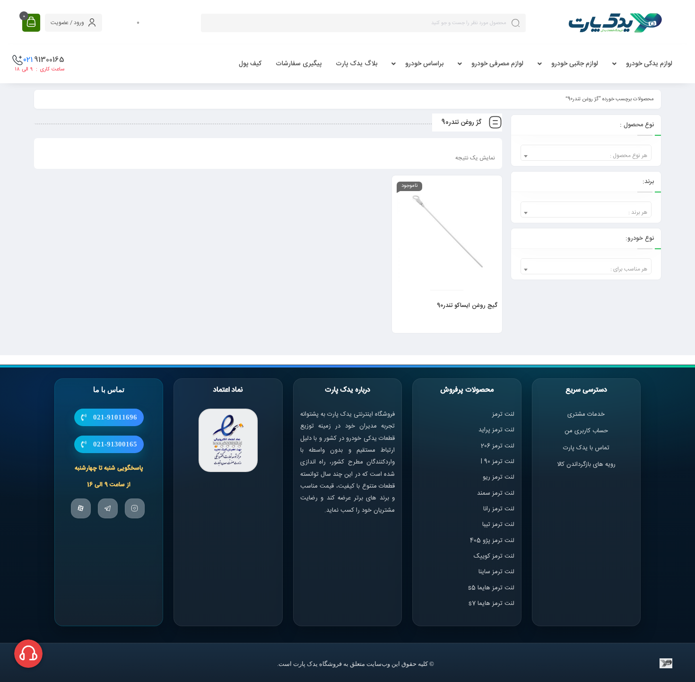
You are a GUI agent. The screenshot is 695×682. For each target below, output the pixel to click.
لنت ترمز (503, 414)
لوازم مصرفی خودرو (497, 64)
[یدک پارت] (615, 22)
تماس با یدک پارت (586, 448)
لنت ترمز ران (499, 509)
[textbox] (586, 155)
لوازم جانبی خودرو (574, 64)
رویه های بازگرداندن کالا (586, 464)
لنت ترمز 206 (497, 446)
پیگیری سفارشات (298, 64)
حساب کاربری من (586, 431)
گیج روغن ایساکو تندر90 (467, 305)
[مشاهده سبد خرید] (31, 22)
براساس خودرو (424, 64)
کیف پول (250, 64)
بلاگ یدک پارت (356, 64)
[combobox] (586, 153)
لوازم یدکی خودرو (649, 64)
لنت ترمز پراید (496, 430)
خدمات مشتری (586, 414)
